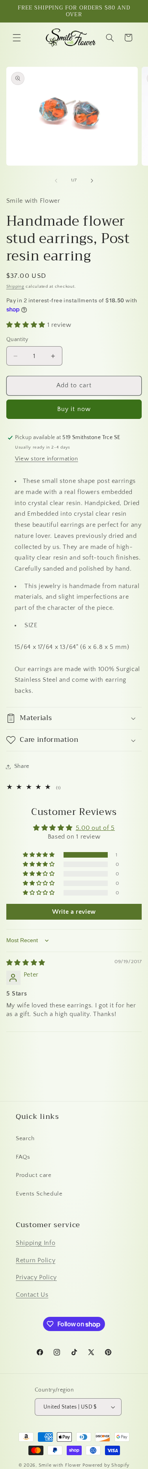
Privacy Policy (36, 1277)
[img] (25, 963)
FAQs (23, 1157)
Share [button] (22, 766)
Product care (34, 1175)
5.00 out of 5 (95, 828)
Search (25, 1138)
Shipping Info (35, 1243)
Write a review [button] (74, 911)
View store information (46, 459)
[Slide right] (92, 180)
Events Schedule (39, 1194)
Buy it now (74, 409)
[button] (16, 37)
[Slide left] (56, 180)
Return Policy (35, 1260)
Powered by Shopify (105, 1465)
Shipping (15, 286)
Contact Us (32, 1295)
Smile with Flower (60, 1465)
